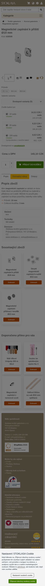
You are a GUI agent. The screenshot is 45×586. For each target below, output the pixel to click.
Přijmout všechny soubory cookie (22, 581)
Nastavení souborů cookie (22, 575)
